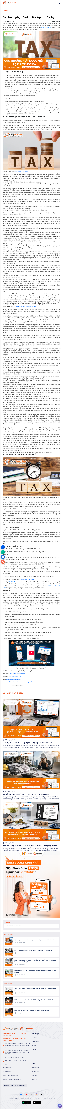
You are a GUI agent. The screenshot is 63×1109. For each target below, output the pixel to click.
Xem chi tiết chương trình (33, 582)
